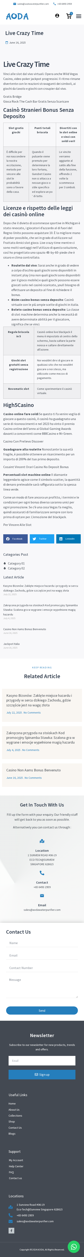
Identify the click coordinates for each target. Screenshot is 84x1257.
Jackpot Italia (11, 644)
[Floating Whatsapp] (74, 1247)
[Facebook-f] (11, 1230)
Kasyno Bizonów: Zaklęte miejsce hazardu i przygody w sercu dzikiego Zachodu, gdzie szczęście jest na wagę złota (39, 700)
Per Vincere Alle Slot (17, 525)
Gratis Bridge (12, 96)
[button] (78, 16)
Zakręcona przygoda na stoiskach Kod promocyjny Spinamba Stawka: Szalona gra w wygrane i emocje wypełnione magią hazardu (40, 609)
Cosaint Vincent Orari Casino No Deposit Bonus (36, 467)
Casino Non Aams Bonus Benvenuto (24, 629)
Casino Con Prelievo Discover (23, 441)
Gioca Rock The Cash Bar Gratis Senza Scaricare (36, 101)
